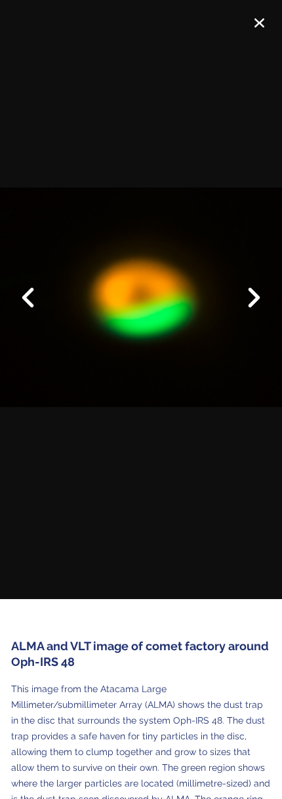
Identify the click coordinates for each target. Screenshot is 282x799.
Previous (36, 287)
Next (246, 299)
